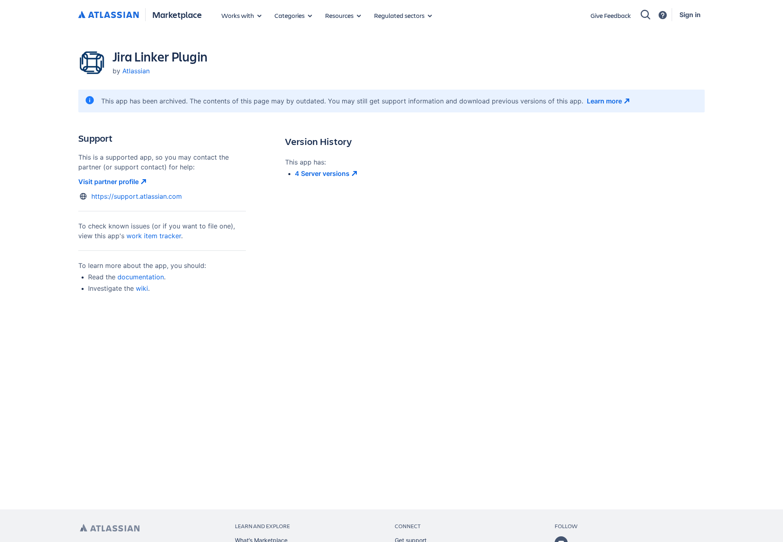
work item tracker (153, 236)
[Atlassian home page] (109, 527)
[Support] (662, 15)
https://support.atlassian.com (136, 196)
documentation (140, 277)
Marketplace (177, 14)
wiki (142, 288)
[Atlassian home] (108, 15)
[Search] (645, 15)
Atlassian (136, 71)
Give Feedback (611, 15)
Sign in (690, 15)
